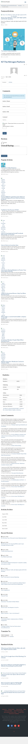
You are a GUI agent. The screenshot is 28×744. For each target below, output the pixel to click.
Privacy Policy (11, 709)
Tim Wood (5, 408)
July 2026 (4, 516)
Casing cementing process (7, 551)
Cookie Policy (21, 712)
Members (20, 5)
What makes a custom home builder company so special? (13, 317)
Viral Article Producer (18, 710)
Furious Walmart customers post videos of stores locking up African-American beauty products (13, 198)
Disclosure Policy (8, 710)
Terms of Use (19, 709)
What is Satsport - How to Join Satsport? (10, 613)
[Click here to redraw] (5, 123)
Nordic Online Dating (16, 445)
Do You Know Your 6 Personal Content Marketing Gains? (14, 538)
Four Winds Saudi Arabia (6, 556)
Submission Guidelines (14, 713)
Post (5, 133)
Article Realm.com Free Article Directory (9, 5)
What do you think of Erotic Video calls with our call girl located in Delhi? (13, 648)
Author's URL (6, 111)
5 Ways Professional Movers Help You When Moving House (13, 294)
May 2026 (4, 522)
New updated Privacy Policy (10, 712)
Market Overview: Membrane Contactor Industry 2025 (12, 362)
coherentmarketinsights (13, 408)
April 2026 (4, 525)
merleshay (18, 410)
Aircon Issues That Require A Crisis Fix (10, 607)
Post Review (4, 155)
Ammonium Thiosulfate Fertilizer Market (10, 601)
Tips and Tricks (4, 595)
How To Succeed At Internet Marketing (10, 577)
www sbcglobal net (5, 590)
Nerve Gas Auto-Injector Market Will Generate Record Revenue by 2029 (11, 683)
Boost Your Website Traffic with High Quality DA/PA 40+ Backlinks (13, 18)
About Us (4, 709)
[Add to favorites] (26, 64)
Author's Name (6, 101)
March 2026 (4, 528)
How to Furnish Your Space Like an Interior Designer (13, 675)
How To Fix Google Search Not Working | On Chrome (13, 657)
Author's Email (6, 106)
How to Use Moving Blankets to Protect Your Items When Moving (13, 270)
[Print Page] (24, 64)
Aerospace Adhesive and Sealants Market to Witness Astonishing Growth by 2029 (13, 665)
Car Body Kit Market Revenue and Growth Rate (13, 693)
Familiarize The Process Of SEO (10, 210)
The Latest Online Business (8, 51)
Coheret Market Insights (10, 410)
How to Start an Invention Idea (9, 245)
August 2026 (5, 514)
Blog (25, 709)
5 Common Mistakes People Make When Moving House (12, 340)
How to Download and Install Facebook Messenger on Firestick (12, 233)
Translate (11, 636)
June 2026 (4, 519)
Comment (5, 117)
